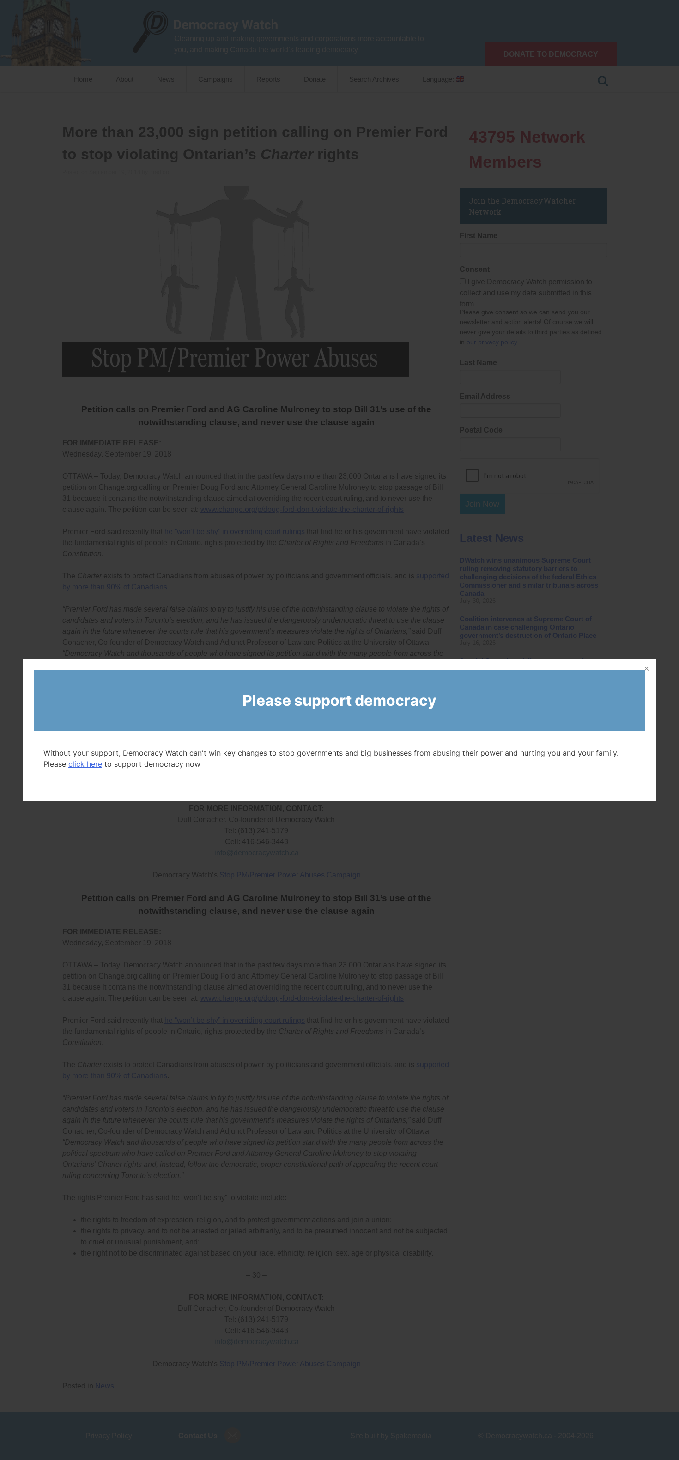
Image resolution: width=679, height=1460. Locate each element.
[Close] (646, 669)
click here (85, 764)
